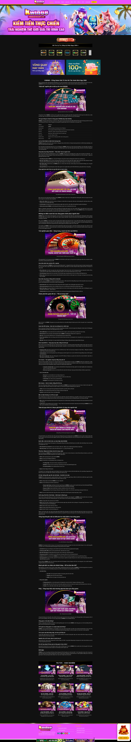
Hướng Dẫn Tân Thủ (80, 732)
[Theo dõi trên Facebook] (58, 733)
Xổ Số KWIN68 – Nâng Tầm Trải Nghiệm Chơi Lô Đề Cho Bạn (84, 712)
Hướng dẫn (87, 2)
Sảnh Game (57, 2)
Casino (62, 2)
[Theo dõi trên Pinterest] (65, 733)
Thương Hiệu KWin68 (62, 728)
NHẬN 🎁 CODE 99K (123, 737)
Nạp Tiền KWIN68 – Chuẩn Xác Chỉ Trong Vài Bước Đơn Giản (47, 694)
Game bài (67, 2)
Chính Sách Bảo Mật (80, 728)
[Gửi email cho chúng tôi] (62, 733)
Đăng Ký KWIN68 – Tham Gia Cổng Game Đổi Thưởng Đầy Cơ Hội (65, 676)
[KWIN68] (40, 2)
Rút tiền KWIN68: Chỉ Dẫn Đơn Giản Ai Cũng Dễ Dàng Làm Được (65, 694)
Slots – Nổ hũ (73, 2)
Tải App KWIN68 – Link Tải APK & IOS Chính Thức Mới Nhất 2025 (47, 676)
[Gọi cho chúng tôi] (63, 733)
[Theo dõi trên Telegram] (69, 733)
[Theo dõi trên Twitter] (60, 733)
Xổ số (83, 2)
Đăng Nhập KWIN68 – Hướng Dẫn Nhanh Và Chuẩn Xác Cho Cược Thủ (84, 676)
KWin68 (40, 732)
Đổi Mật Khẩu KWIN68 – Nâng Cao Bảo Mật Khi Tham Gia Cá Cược (84, 694)
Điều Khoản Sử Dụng (81, 730)
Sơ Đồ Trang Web (61, 730)
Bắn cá (79, 2)
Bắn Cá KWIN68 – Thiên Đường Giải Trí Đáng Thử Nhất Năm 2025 (65, 712)
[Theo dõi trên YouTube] (67, 733)
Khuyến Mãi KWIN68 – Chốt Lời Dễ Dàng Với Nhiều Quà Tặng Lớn (47, 712)
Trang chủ (51, 2)
